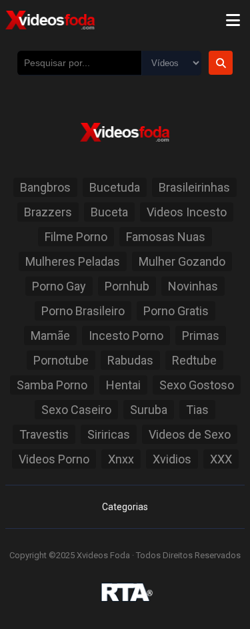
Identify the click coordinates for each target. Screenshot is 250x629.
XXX (221, 459)
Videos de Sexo (190, 434)
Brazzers (48, 212)
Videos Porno (54, 459)
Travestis (44, 434)
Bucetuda (114, 187)
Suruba (148, 410)
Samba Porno (52, 385)
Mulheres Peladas (72, 261)
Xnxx (121, 459)
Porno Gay (59, 286)
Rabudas (130, 360)
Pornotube (61, 360)
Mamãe (50, 336)
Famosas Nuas (165, 237)
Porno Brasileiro (83, 311)
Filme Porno (76, 237)
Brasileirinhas (194, 187)
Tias (197, 410)
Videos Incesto (187, 212)
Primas (200, 336)
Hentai (123, 385)
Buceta (109, 212)
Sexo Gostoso (196, 385)
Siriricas (108, 434)
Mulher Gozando (182, 261)
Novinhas (193, 286)
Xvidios (172, 459)
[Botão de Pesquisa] (221, 63)
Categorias (125, 506)
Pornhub (127, 286)
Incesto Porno (126, 336)
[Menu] (233, 20)
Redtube (194, 360)
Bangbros (45, 187)
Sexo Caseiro (76, 410)
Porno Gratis (176, 311)
